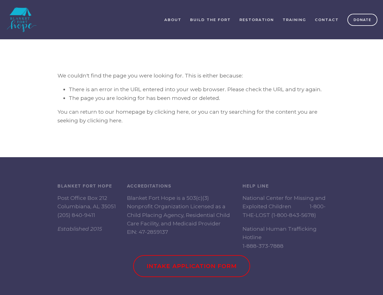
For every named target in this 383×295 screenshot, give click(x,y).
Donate (363, 19)
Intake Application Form (192, 266)
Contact (327, 19)
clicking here (171, 112)
